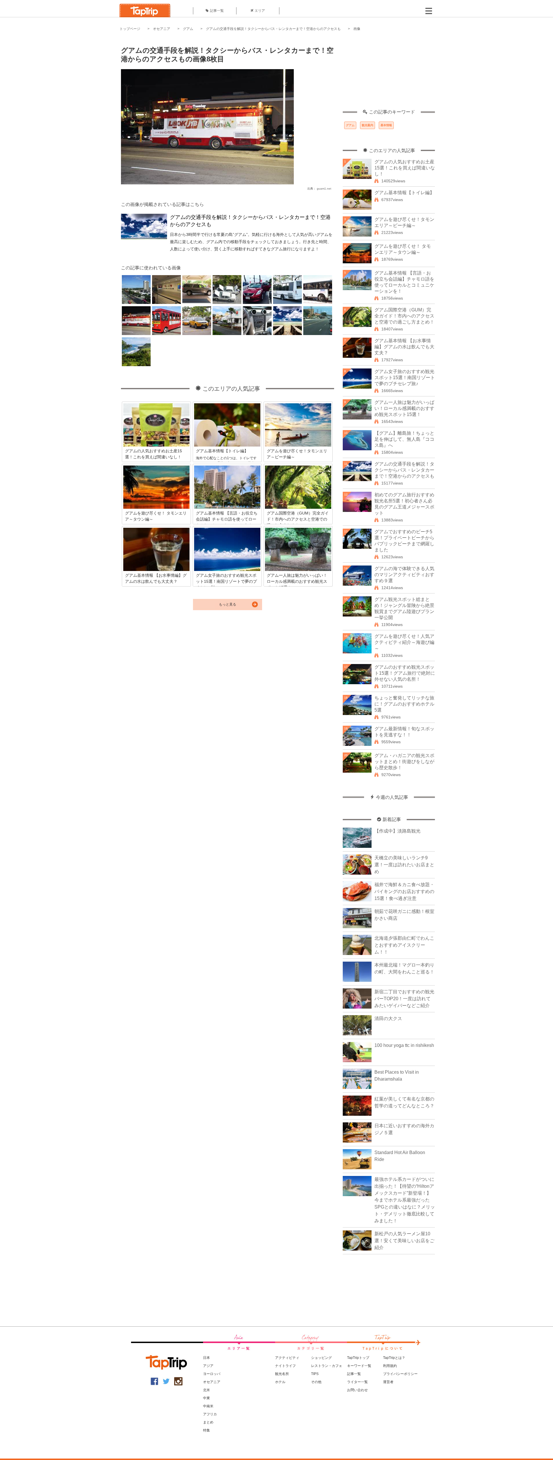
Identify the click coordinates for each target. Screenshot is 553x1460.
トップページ (130, 29)
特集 (206, 1430)
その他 (316, 1382)
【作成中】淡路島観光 (397, 831)
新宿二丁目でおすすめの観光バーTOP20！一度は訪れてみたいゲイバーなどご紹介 (404, 998)
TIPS (315, 1374)
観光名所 (282, 1374)
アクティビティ (287, 1358)
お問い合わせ (357, 1390)
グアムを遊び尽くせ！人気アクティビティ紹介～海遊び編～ (404, 642)
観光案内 (367, 125)
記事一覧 (217, 11)
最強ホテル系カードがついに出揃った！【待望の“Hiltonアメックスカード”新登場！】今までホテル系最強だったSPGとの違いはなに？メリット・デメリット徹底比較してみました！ (404, 1200)
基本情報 (386, 125)
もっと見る (227, 604)
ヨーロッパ (211, 1374)
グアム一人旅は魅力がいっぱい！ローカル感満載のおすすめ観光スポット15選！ (404, 408)
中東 (206, 1398)
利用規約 (390, 1366)
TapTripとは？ (394, 1358)
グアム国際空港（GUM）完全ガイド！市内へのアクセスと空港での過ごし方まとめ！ (404, 315)
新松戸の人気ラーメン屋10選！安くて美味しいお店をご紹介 (404, 1240)
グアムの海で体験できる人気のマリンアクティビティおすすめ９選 (404, 574)
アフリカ (210, 1414)
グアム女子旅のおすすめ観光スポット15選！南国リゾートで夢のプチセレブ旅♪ (404, 377)
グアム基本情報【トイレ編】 (404, 192)
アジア (208, 1366)
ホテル (280, 1382)
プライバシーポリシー (400, 1374)
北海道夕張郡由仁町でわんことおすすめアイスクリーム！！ (404, 945)
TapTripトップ (358, 1358)
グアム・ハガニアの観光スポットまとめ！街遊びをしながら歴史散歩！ (404, 761)
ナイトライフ (285, 1366)
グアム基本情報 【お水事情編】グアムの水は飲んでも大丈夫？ (404, 346)
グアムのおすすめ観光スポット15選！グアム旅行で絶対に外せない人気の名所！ (404, 673)
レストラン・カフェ (326, 1366)
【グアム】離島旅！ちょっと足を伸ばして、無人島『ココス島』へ (404, 439)
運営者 (388, 1382)
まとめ (208, 1422)
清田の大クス (388, 1018)
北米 (206, 1390)
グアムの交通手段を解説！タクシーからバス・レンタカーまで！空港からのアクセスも (273, 29)
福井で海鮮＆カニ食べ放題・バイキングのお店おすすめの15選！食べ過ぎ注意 (404, 891)
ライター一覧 (357, 1382)
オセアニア (161, 29)
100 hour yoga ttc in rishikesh (404, 1045)
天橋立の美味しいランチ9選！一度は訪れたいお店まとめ (404, 864)
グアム (188, 29)
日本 (206, 1358)
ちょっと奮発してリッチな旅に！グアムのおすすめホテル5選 (404, 703)
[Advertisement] (389, 73)
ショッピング (321, 1358)
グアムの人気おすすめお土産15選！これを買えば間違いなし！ (404, 167)
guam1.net (324, 188)
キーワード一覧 (359, 1366)
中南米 (208, 1406)
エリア (260, 11)
